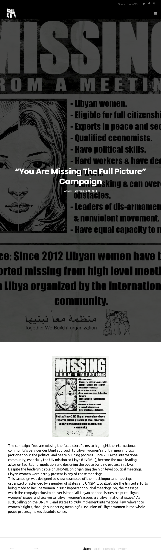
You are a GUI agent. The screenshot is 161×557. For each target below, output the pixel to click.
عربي (123, 3)
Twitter (122, 548)
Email (97, 548)
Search (135, 3)
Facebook (109, 548)
